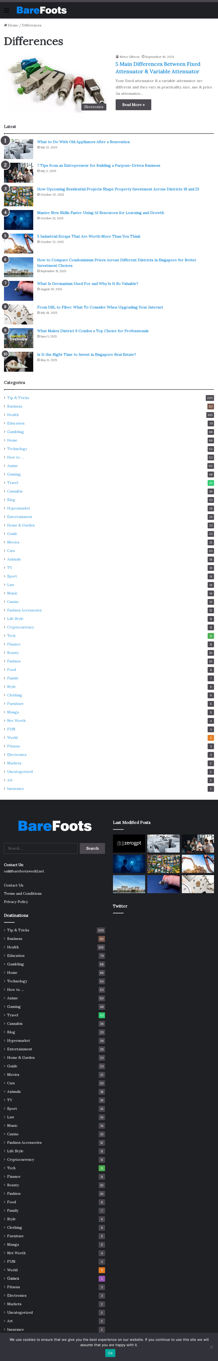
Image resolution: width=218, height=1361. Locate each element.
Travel (12, 482)
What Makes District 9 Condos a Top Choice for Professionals (93, 330)
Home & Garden (21, 525)
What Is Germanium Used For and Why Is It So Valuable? (87, 283)
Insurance (15, 788)
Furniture (15, 703)
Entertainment (19, 516)
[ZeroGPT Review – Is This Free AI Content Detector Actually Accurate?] (129, 843)
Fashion (13, 661)
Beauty (13, 652)
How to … (15, 457)
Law (10, 584)
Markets (14, 763)
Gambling (15, 431)
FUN (11, 729)
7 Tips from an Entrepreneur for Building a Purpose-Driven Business (98, 165)
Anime (12, 465)
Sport (12, 576)
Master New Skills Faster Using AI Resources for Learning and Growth (100, 212)
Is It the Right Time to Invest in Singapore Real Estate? (86, 354)
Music (12, 593)
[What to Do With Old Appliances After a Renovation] (18, 149)
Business (14, 406)
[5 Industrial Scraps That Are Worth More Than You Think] (18, 244)
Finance (13, 644)
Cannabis (15, 491)
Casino (13, 601)
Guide (12, 533)
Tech (11, 635)
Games (13, 1278)
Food (11, 669)
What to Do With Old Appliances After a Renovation (83, 141)
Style (11, 686)
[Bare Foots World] (41, 10)
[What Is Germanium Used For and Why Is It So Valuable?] (18, 291)
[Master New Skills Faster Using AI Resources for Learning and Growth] (18, 220)
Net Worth (16, 720)
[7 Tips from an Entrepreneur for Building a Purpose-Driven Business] (18, 173)
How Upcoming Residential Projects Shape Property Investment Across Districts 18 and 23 (118, 189)
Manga (13, 712)
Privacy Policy (16, 901)
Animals (14, 559)
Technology (17, 448)
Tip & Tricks (18, 397)
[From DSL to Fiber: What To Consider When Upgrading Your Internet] (18, 314)
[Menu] (6, 12)
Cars (11, 550)
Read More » (133, 104)
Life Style (15, 618)
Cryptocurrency (20, 627)
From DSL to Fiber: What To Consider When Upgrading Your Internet (100, 307)
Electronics (17, 754)
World (12, 737)
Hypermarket (18, 508)
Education (15, 423)
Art (10, 780)
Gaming (14, 474)
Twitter (120, 906)
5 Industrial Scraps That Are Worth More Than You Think (88, 236)
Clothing (14, 695)
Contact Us (13, 885)
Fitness (13, 746)
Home (12, 25)
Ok (110, 1353)
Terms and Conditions (23, 893)
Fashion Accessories (24, 610)
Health (13, 414)
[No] (211, 1347)
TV (9, 567)
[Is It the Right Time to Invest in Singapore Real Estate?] (18, 362)
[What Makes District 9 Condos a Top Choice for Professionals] (18, 338)
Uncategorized (20, 771)
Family (12, 678)
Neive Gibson (130, 57)
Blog (11, 499)
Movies (13, 542)
